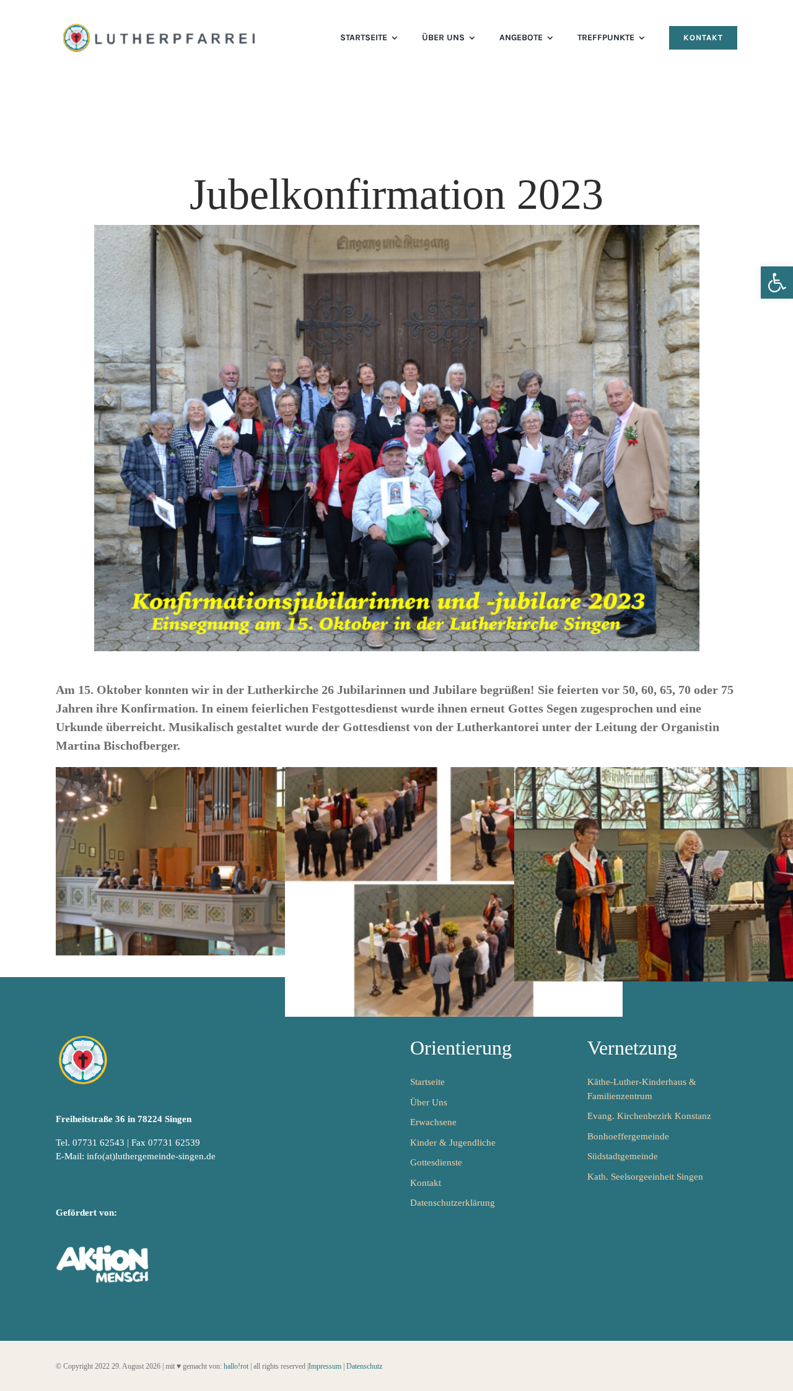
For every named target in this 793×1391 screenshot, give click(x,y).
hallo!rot (236, 1366)
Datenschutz (364, 1366)
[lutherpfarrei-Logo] (160, 25)
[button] (777, 282)
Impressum (325, 1366)
